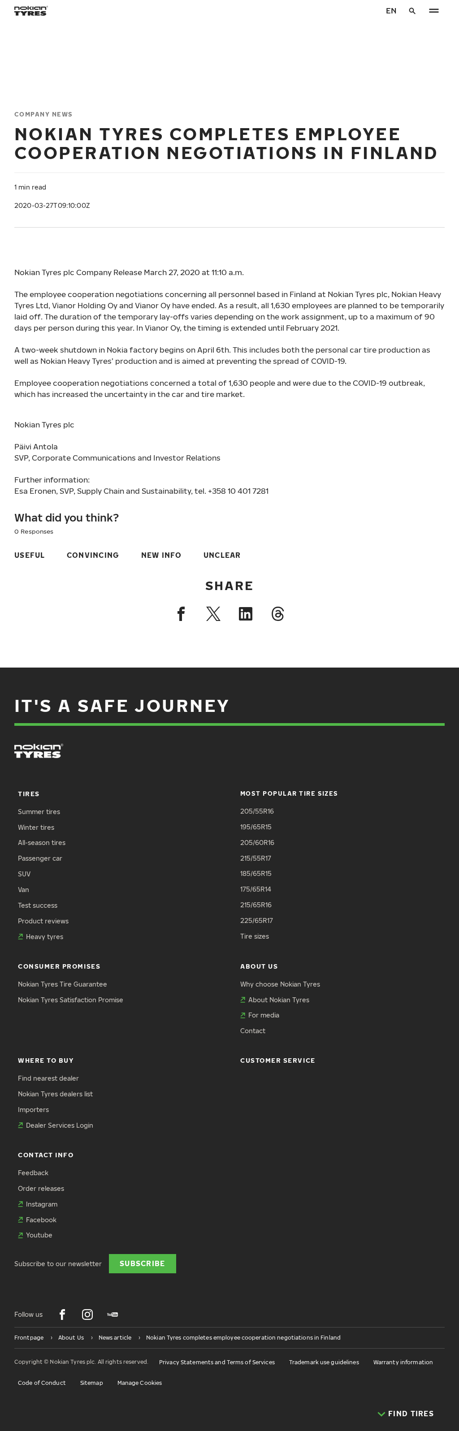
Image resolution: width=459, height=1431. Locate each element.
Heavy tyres (44, 936)
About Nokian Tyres (278, 1000)
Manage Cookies (139, 1382)
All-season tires (41, 842)
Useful (29, 555)
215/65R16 (256, 905)
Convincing (93, 555)
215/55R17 (255, 858)
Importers (33, 1109)
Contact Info (46, 1155)
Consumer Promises (59, 966)
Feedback (33, 1173)
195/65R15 (256, 827)
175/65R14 (255, 889)
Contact (252, 1030)
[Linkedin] (245, 614)
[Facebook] (181, 614)
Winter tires (36, 827)
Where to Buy (46, 1060)
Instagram (41, 1204)
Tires (29, 793)
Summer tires (39, 811)
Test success (37, 905)
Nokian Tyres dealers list (55, 1094)
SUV (24, 874)
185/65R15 (256, 873)
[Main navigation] (434, 11)
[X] (213, 614)
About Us (259, 966)
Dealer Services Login (59, 1125)
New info (161, 555)
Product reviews (43, 921)
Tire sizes (254, 936)
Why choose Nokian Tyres (280, 984)
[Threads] (278, 614)
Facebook (41, 1220)
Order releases (41, 1188)
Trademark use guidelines (324, 1362)
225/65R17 (256, 920)
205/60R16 (257, 842)
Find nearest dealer (48, 1078)
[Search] (412, 11)
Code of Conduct (42, 1382)
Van (23, 889)
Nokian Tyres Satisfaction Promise (70, 1000)
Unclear (222, 555)
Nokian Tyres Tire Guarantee (62, 984)
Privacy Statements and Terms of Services (217, 1362)
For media (263, 1015)
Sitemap (91, 1382)
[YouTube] (112, 1314)
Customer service (278, 1060)
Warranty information (403, 1362)
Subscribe (142, 1263)
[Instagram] (87, 1314)
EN (391, 10)
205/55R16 (257, 811)
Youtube (39, 1235)
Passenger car (40, 858)
